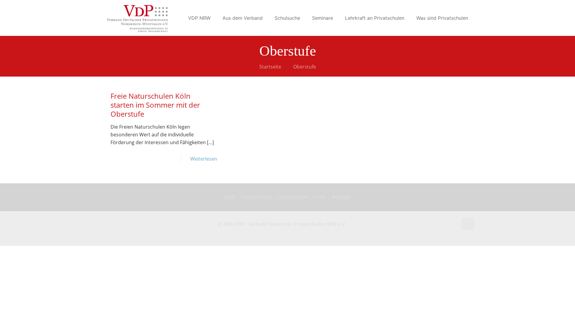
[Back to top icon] (467, 223)
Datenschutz (257, 196)
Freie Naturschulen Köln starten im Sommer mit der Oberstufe (155, 105)
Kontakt (341, 196)
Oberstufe (304, 66)
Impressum (292, 196)
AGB (230, 196)
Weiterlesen (203, 159)
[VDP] (137, 18)
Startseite (270, 66)
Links (319, 196)
